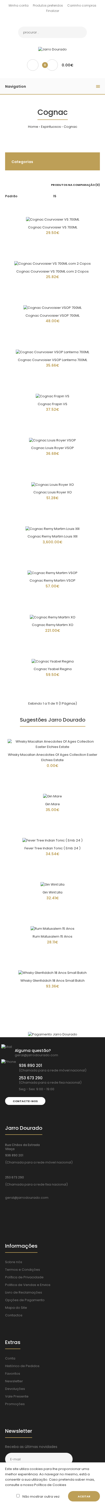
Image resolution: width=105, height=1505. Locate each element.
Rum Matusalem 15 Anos (52, 936)
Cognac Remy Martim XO (52, 624)
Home (33, 126)
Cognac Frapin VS (52, 404)
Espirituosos (51, 126)
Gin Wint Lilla (52, 892)
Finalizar (52, 11)
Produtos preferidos (48, 5)
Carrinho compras (81, 5)
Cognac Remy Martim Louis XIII (52, 536)
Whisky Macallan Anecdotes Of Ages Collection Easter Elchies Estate (52, 757)
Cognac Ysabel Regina (53, 669)
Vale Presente (17, 1396)
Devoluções (15, 1388)
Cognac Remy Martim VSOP (52, 580)
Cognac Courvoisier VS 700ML (52, 227)
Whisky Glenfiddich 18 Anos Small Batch (52, 980)
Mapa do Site (16, 1307)
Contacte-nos (25, 1101)
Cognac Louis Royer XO (52, 492)
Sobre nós (13, 1262)
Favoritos (12, 1373)
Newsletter (14, 1381)
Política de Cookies (49, 1484)
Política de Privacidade (24, 1277)
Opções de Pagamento (25, 1300)
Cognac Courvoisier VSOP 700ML (52, 315)
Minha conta (19, 5)
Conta (10, 1358)
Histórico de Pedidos (22, 1366)
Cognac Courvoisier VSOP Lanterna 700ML (52, 359)
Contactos (13, 1315)
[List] (13, 185)
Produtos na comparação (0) (75, 185)
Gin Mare (52, 804)
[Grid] (6, 185)
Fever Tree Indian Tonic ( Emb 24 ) (52, 848)
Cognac (70, 126)
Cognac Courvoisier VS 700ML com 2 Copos (52, 271)
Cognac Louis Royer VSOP (52, 447)
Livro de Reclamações (23, 1292)
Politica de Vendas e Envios (27, 1284)
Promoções (15, 1404)
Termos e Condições (22, 1269)
